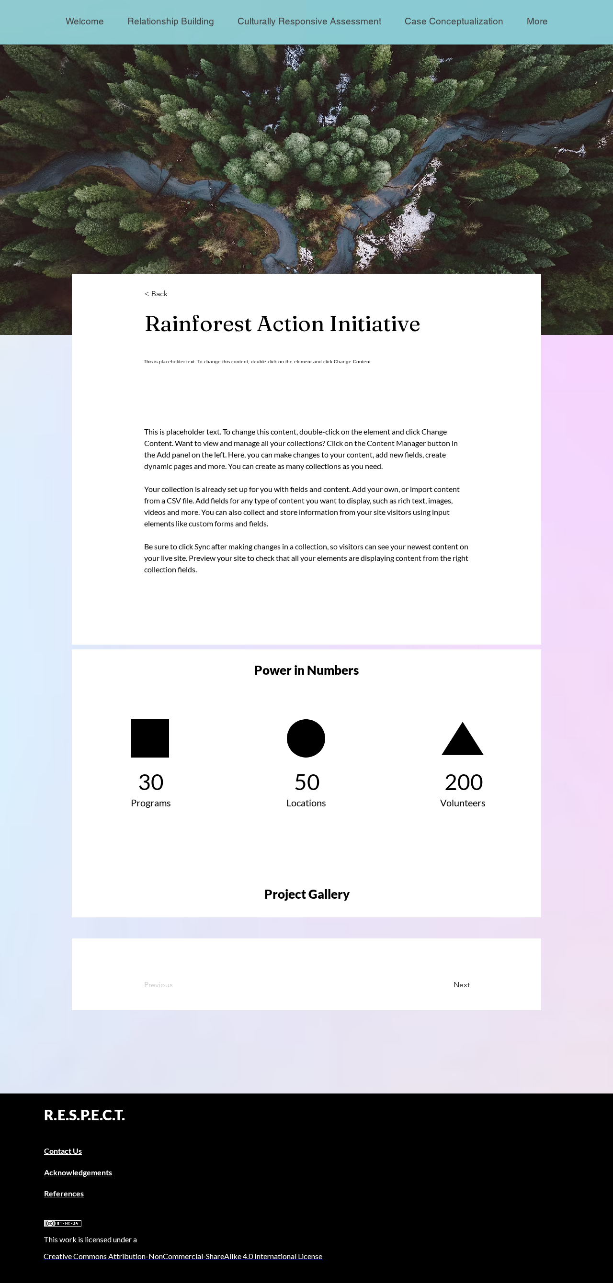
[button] (537, 21)
